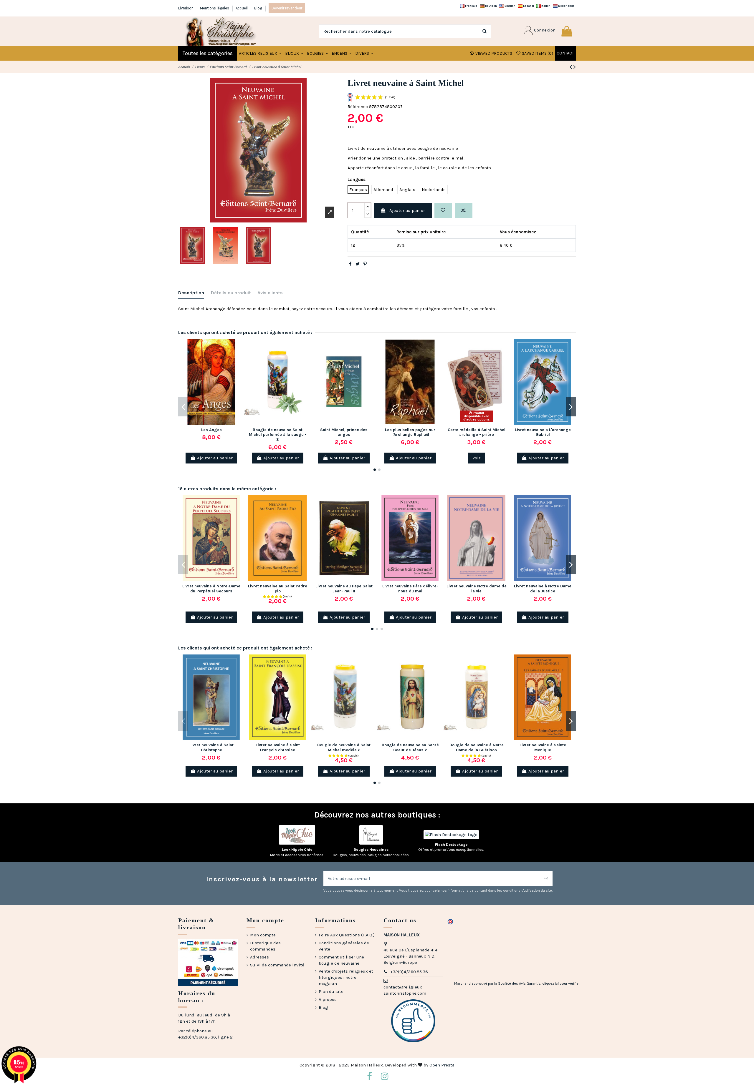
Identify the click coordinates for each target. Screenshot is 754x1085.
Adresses (259, 957)
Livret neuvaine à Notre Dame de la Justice (542, 589)
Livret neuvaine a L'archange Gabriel (543, 432)
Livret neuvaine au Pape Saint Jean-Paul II (344, 589)
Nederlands (566, 5)
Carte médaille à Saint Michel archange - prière (476, 432)
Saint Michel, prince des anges (344, 432)
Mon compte (263, 935)
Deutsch (491, 5)
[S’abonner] (546, 878)
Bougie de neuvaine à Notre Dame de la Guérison (476, 747)
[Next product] (574, 67)
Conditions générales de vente (344, 946)
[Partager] (350, 264)
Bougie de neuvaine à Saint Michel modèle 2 (344, 747)
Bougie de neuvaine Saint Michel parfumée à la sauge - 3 (278, 434)
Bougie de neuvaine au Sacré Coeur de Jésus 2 (410, 747)
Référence (358, 106)
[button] (294, 53)
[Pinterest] (365, 264)
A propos (328, 999)
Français (470, 5)
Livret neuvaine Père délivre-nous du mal (410, 589)
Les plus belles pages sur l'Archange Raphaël (410, 432)
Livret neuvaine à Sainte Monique (543, 747)
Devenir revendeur (287, 8)
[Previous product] (571, 67)
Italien (545, 5)
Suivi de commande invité (277, 965)
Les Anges (211, 429)
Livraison (186, 8)
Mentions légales (215, 8)
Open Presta (441, 1065)
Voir (476, 458)
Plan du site (331, 991)
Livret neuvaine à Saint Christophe (211, 747)
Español (528, 5)
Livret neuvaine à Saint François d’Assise (278, 747)
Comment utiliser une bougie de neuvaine (341, 960)
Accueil (242, 8)
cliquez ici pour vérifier (561, 983)
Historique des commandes (265, 946)
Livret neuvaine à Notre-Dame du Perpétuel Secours (211, 589)
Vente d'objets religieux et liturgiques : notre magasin (346, 977)
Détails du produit (231, 292)
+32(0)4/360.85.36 (409, 971)
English (509, 5)
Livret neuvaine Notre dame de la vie (477, 589)
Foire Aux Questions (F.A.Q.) (347, 935)
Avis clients (270, 292)
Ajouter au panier (407, 210)
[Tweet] (357, 264)
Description (191, 292)
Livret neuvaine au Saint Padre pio (277, 589)
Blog (258, 8)
